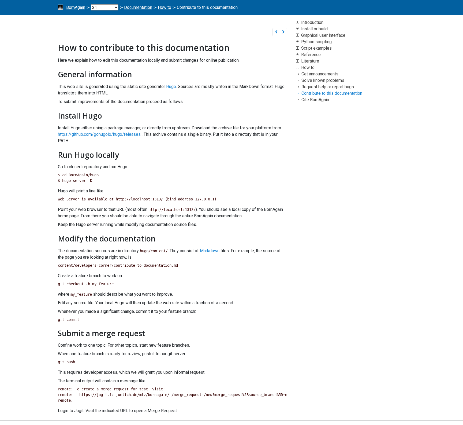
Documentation (138, 7)
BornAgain (75, 7)
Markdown (209, 250)
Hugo (171, 86)
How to (164, 7)
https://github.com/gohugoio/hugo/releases (99, 134)
